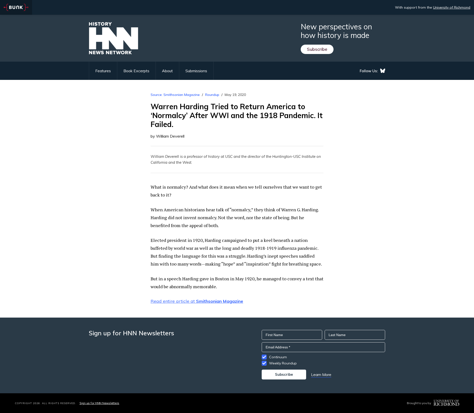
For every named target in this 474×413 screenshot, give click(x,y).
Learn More (321, 374)
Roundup (212, 94)
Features (103, 70)
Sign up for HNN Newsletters (99, 403)
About (167, 70)
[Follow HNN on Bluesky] (382, 70)
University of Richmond (451, 7)
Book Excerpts (136, 70)
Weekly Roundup (283, 363)
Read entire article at (197, 301)
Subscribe (317, 49)
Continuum (278, 357)
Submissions (196, 70)
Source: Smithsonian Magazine (175, 94)
